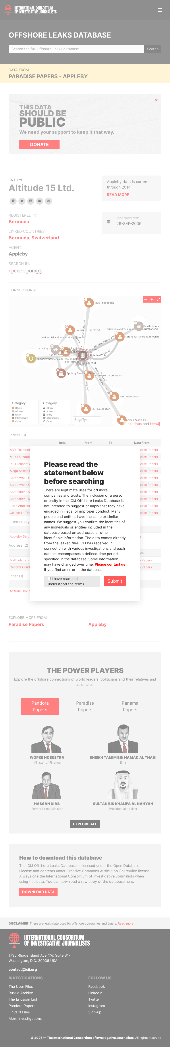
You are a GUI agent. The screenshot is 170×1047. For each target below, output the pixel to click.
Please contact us (110, 564)
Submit (115, 581)
